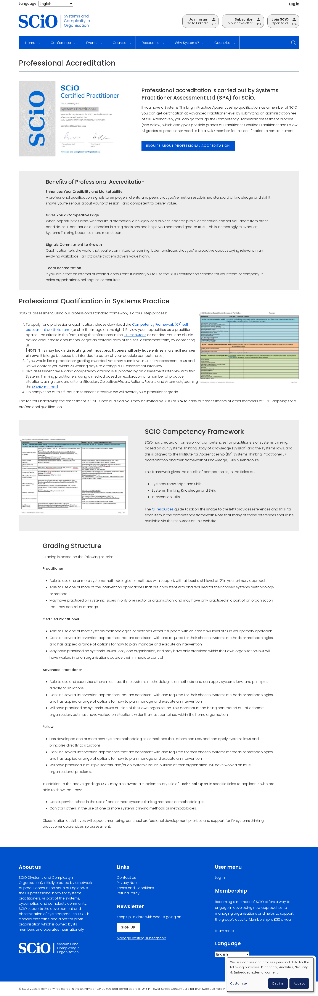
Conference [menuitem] (57, 44)
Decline (278, 983)
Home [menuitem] (27, 44)
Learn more (224, 930)
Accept (299, 983)
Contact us (126, 877)
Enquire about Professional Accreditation (188, 145)
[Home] (57, 21)
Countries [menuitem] (219, 44)
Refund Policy (128, 893)
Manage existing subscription (141, 938)
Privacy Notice (129, 882)
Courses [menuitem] (116, 44)
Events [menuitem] (88, 44)
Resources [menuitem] (147, 44)
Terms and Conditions (135, 887)
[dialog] (270, 975)
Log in (294, 3)
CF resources (162, 509)
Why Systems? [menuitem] (183, 44)
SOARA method (45, 386)
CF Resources (135, 334)
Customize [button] (238, 983)
